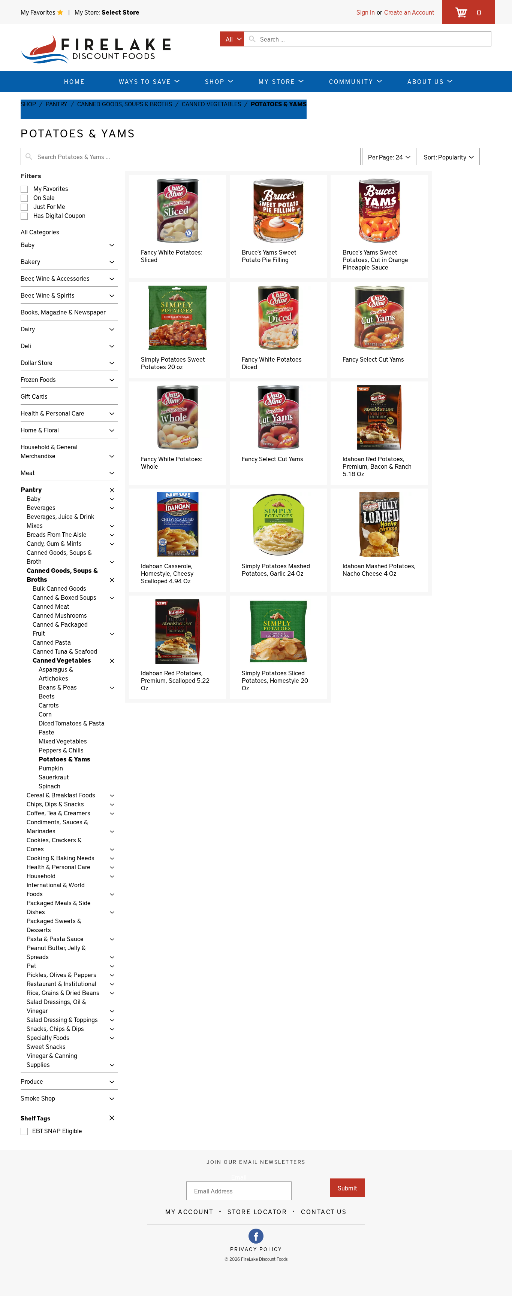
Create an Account (409, 11)
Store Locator (257, 1211)
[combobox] (232, 38)
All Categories (40, 231)
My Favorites (39, 11)
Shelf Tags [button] (35, 1118)
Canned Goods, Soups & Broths (124, 104)
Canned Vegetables (211, 104)
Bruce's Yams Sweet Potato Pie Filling (269, 255)
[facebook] (256, 1236)
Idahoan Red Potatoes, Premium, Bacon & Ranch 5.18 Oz (377, 466)
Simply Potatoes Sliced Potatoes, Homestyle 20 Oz (275, 680)
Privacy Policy (256, 1249)
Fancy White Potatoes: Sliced (171, 255)
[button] (110, 245)
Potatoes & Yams (279, 104)
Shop (28, 104)
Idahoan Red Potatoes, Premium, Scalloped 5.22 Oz (175, 680)
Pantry (56, 104)
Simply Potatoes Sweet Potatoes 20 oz (173, 363)
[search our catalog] (252, 38)
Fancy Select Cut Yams (373, 359)
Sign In (365, 11)
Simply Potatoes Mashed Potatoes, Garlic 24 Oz (276, 569)
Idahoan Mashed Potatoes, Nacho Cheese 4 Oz (379, 569)
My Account (189, 1211)
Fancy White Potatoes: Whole (171, 462)
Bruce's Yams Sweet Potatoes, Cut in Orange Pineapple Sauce (375, 259)
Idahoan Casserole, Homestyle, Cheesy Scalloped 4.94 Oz (167, 573)
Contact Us (324, 1211)
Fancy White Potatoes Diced (272, 363)
